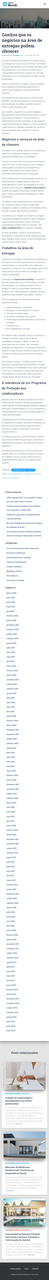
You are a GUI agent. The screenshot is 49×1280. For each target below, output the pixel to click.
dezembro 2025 (13, 625)
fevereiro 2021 (12, 885)
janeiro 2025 (11, 675)
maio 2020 (11, 921)
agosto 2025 (11, 643)
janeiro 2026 (11, 620)
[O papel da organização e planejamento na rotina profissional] (24, 1076)
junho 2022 (11, 812)
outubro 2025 (12, 634)
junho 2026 (11, 602)
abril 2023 (10, 766)
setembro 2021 (12, 853)
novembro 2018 (13, 1003)
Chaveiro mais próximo (33, 474)
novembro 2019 (13, 949)
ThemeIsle (34, 1274)
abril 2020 (10, 926)
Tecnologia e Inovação (15, 580)
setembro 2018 (12, 1012)
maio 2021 (11, 871)
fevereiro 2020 (12, 935)
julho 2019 (11, 967)
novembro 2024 (13, 680)
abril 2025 (10, 661)
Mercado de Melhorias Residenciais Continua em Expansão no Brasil (19, 1170)
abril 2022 (10, 821)
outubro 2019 (12, 953)
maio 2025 (11, 657)
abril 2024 (10, 712)
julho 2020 (11, 912)
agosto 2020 (11, 907)
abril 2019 (10, 980)
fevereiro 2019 (12, 990)
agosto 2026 (11, 593)
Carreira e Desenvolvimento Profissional (22, 548)
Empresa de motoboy (10, 478)
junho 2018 (11, 1026)
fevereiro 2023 (12, 775)
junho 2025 (11, 652)
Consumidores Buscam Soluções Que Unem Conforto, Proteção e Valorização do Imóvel (22, 1237)
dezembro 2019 (13, 944)
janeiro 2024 (11, 725)
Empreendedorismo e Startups (23, 470)
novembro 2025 (13, 629)
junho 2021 (11, 867)
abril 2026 (10, 611)
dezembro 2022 (13, 784)
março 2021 (11, 880)
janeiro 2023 (11, 780)
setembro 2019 (12, 958)
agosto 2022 (11, 803)
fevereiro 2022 (12, 830)
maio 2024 (11, 707)
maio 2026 (11, 607)
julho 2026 (11, 598)
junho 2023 (11, 757)
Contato (35, 1269)
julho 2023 (11, 753)
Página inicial (15, 1269)
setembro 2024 (12, 689)
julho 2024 (11, 698)
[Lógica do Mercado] (10, 4)
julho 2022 (11, 807)
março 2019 (11, 985)
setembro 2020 (12, 903)
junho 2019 (11, 971)
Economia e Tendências (16, 553)
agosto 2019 (11, 962)
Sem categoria (12, 576)
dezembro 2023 (13, 730)
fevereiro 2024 (12, 721)
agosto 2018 (11, 1017)
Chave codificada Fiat (15, 474)
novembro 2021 (13, 844)
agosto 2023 (11, 748)
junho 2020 (11, 917)
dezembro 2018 (13, 999)
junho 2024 (11, 702)
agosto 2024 (11, 693)
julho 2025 (11, 648)
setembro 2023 (12, 743)
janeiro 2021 (11, 889)
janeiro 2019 (11, 994)
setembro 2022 (12, 798)
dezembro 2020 (13, 894)
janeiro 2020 (11, 940)
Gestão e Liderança (14, 567)
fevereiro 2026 (12, 616)
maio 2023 (11, 762)
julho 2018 (11, 1021)
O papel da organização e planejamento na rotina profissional (18, 1100)
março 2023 (11, 771)
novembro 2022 (13, 789)
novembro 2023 (13, 734)
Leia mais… (19, 1124)
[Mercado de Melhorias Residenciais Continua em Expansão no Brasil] (24, 1145)
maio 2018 (11, 1031)
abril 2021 (10, 876)
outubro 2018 (12, 1008)
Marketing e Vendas (14, 571)
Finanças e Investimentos (16, 562)
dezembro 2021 (13, 839)
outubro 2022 (12, 794)
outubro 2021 (12, 848)
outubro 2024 (12, 684)
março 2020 (11, 930)
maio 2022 (11, 816)
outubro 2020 (12, 898)
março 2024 (11, 716)
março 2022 (11, 826)
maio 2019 (11, 976)
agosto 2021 (11, 857)
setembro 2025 (12, 639)
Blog (26, 1269)
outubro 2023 (12, 739)
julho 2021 (11, 862)
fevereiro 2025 (12, 671)
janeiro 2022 (11, 835)
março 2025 (11, 666)
